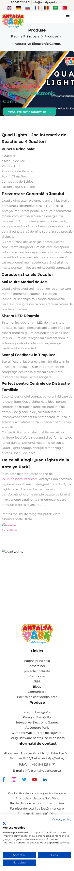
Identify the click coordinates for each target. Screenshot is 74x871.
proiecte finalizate (37, 671)
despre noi (37, 666)
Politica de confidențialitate (37, 697)
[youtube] (34, 779)
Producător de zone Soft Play (36, 798)
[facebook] (4, 779)
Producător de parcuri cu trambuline (37, 803)
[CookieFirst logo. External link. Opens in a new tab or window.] (4, 823)
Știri (37, 681)
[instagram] (14, 779)
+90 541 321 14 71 (20, 2)
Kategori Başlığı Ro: (37, 717)
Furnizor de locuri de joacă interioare (37, 808)
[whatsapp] (54, 780)
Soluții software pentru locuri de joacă (37, 738)
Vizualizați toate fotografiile (27, 111)
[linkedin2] (45, 779)
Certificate (37, 676)
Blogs (37, 686)
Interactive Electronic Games (37, 722)
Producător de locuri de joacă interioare (37, 793)
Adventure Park (37, 727)
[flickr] (9, 528)
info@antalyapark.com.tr (49, 2)
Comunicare (37, 692)
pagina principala (25, 36)
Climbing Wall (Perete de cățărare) (37, 733)
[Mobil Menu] (67, 16)
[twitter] (24, 779)
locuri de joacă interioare (20, 479)
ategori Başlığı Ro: (37, 712)
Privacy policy (61, 819)
